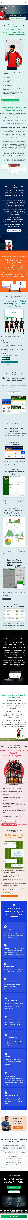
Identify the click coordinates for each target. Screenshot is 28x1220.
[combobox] (13, 2)
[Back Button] (2, 2)
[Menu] (25, 2)
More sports (23, 1167)
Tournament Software (13, 1156)
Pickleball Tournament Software (10, 1167)
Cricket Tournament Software (13, 1160)
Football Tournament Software (13, 1162)
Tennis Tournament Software (13, 1164)
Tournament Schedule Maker (13, 1158)
